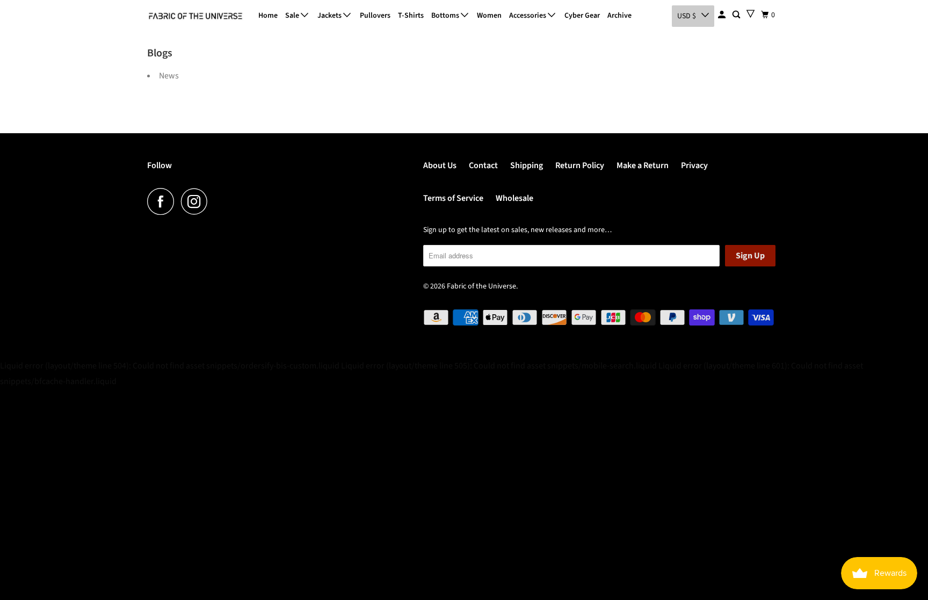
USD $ (686, 16)
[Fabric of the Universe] (195, 16)
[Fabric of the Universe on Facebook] (163, 201)
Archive (619, 15)
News (169, 76)
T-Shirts (411, 15)
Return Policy (579, 165)
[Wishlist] (750, 14)
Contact (483, 165)
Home (268, 15)
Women (489, 15)
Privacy (694, 165)
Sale (293, 15)
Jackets (330, 15)
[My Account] (722, 15)
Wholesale (514, 198)
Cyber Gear (582, 15)
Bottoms (446, 15)
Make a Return (643, 165)
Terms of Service (453, 198)
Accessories (528, 15)
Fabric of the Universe (481, 286)
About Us (439, 165)
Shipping (526, 165)
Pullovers (375, 15)
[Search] (737, 15)
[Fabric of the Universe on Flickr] (217, 201)
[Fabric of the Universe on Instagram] (197, 201)
